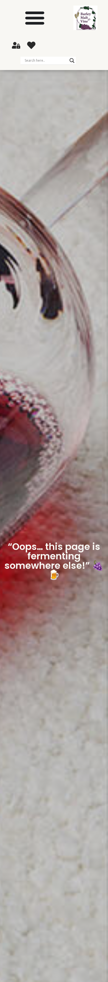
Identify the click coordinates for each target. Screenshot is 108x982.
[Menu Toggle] (34, 17)
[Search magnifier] (72, 60)
